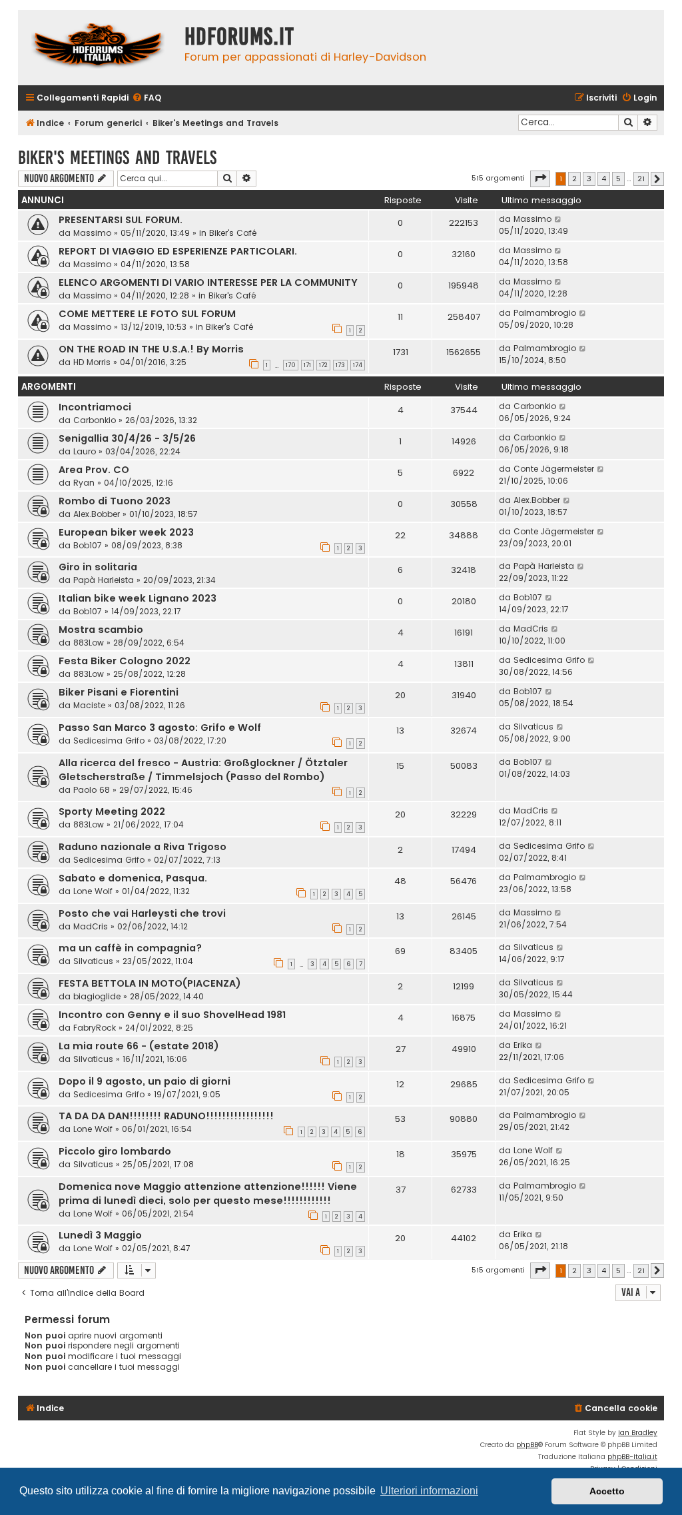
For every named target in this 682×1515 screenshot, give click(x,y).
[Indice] (97, 47)
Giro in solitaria (98, 567)
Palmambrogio (544, 312)
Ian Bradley (637, 1433)
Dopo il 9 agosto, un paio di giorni (144, 1081)
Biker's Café (232, 233)
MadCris (530, 628)
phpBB (527, 1445)
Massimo (92, 233)
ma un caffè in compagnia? (130, 948)
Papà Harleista (103, 580)
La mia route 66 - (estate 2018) (139, 1046)
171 (307, 365)
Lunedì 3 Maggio (100, 1235)
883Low (88, 642)
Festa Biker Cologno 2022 (124, 661)
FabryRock (94, 1027)
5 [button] (618, 178)
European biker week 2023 (126, 532)
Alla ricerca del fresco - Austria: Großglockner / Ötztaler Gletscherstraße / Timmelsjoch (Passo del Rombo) (203, 769)
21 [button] (641, 178)
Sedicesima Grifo (549, 660)
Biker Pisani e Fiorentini (118, 692)
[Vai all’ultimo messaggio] (558, 219)
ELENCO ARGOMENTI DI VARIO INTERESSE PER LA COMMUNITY (208, 282)
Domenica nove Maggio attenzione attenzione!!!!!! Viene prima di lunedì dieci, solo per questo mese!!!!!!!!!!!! (208, 1193)
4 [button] (603, 178)
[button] (540, 179)
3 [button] (589, 178)
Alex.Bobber (96, 514)
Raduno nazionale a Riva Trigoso (142, 846)
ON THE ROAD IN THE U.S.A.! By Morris (151, 349)
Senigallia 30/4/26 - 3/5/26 (127, 438)
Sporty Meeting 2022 (112, 811)
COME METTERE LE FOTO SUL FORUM (147, 313)
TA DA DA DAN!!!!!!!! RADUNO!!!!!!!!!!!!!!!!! (166, 1116)
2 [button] (574, 178)
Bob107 (87, 545)
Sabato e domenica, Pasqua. (133, 878)
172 (323, 365)
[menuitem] (146, 98)
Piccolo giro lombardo (115, 1151)
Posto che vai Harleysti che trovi (142, 913)
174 (357, 365)
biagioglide (97, 996)
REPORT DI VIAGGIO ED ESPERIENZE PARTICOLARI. (178, 251)
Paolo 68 (91, 789)
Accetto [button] (607, 1491)
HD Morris (92, 362)
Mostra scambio (101, 629)
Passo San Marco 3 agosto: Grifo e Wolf (160, 727)
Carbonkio (94, 420)
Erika (522, 1045)
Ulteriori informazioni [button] (429, 1490)
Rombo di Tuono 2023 (114, 501)
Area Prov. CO (94, 469)
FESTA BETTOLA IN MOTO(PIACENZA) (150, 983)
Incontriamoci (95, 407)
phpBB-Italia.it (632, 1457)
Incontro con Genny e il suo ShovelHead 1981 (172, 1014)
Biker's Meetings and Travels (117, 157)
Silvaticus (533, 726)
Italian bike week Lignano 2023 (137, 598)
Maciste (89, 705)
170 (291, 365)
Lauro (84, 451)
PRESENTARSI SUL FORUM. (120, 220)
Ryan (84, 482)
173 (340, 365)
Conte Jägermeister (553, 468)
